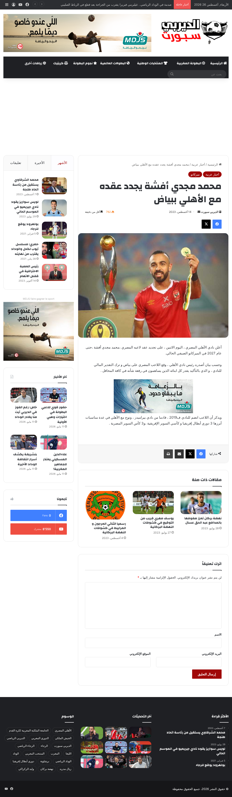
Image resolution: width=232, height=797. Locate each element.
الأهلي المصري (63, 730)
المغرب (55, 753)
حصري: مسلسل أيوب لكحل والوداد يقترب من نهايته (25, 249)
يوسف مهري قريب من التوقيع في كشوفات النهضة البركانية (157, 522)
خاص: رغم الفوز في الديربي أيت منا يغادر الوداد (26, 412)
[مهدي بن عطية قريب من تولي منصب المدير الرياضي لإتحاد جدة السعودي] (92, 733)
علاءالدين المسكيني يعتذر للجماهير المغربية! (55, 461)
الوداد (16, 753)
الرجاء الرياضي (25, 745)
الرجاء (44, 745)
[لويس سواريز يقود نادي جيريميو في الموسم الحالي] (54, 207)
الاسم (218, 634)
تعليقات (15, 163)
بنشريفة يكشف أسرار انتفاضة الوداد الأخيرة (25, 459)
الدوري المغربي (40, 738)
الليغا (68, 753)
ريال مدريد (65, 769)
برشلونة (44, 761)
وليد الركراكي (26, 769)
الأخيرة (39, 163)
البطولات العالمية (113, 63)
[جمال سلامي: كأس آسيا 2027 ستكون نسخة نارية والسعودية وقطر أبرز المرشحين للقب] (116, 761)
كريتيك (58, 63)
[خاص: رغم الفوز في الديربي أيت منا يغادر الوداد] (23, 395)
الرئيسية (216, 63)
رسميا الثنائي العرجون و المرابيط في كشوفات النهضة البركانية (109, 528)
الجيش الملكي (63, 738)
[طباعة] (168, 453)
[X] (206, 224)
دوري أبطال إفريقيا (23, 761)
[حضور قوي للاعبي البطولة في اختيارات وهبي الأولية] (53, 395)
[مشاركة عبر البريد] (179, 453)
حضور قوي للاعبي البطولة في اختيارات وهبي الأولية (54, 414)
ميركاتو (195, 174)
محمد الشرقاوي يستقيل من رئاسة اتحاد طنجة (25, 184)
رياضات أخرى (34, 63)
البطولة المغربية (189, 63)
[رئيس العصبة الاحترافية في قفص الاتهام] (54, 272)
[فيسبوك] (217, 224)
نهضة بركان (46, 769)
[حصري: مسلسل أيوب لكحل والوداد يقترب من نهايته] (54, 250)
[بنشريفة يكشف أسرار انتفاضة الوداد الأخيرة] (23, 442)
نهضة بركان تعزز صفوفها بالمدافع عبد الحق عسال (203, 520)
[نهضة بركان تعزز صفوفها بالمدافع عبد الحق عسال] (201, 502)
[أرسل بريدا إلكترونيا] (199, 211)
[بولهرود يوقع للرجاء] (54, 230)
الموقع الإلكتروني (140, 653)
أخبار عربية (198, 164)
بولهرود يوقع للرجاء (28, 226)
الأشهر (62, 163)
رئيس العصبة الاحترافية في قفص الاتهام (29, 271)
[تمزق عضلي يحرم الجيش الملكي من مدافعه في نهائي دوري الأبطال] (140, 732)
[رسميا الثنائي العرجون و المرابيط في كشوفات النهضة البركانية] (105, 505)
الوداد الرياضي (63, 761)
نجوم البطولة (83, 63)
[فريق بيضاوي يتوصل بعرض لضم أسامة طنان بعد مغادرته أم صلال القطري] (140, 747)
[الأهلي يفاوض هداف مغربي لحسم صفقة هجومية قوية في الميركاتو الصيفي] (92, 747)
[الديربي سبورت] (193, 32)
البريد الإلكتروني (212, 653)
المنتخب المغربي (34, 753)
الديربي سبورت (209, 211)
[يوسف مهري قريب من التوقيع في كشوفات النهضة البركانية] (153, 502)
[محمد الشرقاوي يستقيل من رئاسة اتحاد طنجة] (54, 185)
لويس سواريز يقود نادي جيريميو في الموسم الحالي (25, 207)
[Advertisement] (116, 116)
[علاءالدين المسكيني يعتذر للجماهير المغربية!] (53, 442)
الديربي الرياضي (16, 738)
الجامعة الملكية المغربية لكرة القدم (28, 730)
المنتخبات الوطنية (150, 63)
